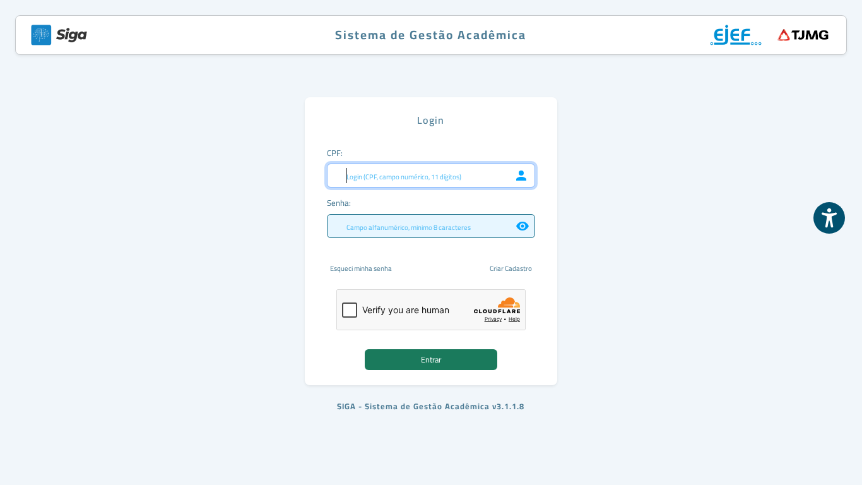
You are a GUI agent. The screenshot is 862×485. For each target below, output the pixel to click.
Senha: (339, 202)
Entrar (431, 359)
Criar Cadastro (511, 268)
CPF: (335, 152)
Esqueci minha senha (361, 268)
